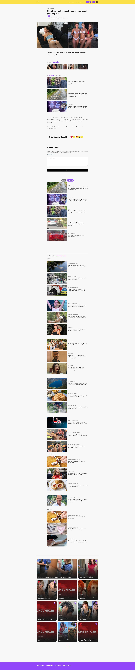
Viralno (69, 2)
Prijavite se (67, 170)
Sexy (83, 2)
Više (67, 646)
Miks (73, 2)
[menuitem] (97, 2)
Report (79, 2)
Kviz (76, 2)
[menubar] (97, 2)
